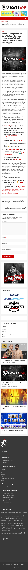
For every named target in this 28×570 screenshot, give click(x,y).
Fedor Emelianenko (13, 516)
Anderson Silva (11, 512)
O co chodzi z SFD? (7, 502)
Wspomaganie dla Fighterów (8, 334)
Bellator (16, 512)
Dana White (13, 514)
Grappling (4, 329)
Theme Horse (16, 566)
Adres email (5, 243)
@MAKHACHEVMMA (12, 136)
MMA (3, 31)
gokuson (13, 362)
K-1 (5, 523)
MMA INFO (4, 193)
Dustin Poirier (5, 190)
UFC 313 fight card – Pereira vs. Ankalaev (13, 360)
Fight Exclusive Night (13, 518)
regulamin (5, 462)
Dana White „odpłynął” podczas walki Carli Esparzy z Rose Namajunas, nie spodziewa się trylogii (13, 207)
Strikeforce (6, 533)
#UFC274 (21, 182)
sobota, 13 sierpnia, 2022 (7, 410)
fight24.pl (5, 518)
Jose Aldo (19, 521)
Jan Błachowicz (17, 520)
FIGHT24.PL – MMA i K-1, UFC (17, 564)
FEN (18, 516)
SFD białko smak (6, 501)
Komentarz (5, 221)
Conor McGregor (21, 189)
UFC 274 (16, 193)
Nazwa (4, 237)
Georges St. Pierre (4, 520)
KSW (8, 525)
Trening (3, 333)
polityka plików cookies (8, 460)
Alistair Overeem (4, 512)
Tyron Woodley (18, 533)
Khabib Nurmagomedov (7, 192)
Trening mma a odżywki (8, 493)
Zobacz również (7, 341)
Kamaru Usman (9, 523)
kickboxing (3, 525)
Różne (3, 336)
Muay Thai (19, 528)
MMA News (9, 193)
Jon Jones (8, 521)
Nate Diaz (23, 528)
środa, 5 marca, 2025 (6, 362)
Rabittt (15, 386)
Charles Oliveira (14, 189)
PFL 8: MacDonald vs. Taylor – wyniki (12, 430)
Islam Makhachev (15, 190)
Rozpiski (4, 357)
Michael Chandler (16, 192)
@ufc (20, 136)
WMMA (2, 535)
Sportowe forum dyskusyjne (9, 486)
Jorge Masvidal (14, 521)
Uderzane (4, 331)
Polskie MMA (5, 531)
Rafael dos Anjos (13, 530)
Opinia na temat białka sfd (8, 495)
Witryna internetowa (6, 249)
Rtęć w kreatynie (6, 497)
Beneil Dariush (8, 189)
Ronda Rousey (19, 530)
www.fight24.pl (7, 535)
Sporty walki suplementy (8, 499)
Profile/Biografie (5, 328)
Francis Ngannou (21, 518)
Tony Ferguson (12, 533)
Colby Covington (24, 512)
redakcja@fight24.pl (8, 454)
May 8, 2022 (18, 140)
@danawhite (8, 125)
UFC (13, 193)
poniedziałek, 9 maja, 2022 (7, 45)
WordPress (18, 567)
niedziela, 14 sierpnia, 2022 (8, 386)
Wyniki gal (4, 326)
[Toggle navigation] (3, 18)
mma (12, 525)
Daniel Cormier (19, 514)
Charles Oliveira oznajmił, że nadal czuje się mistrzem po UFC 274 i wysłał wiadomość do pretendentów (13, 201)
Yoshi (15, 45)
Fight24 (9, 190)
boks (20, 512)
